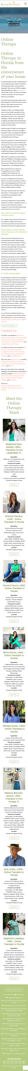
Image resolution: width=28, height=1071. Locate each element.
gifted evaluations (16, 354)
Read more (14, 485)
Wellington (15, 373)
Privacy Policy (18, 1066)
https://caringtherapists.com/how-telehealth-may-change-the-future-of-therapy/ (12, 388)
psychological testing (13, 339)
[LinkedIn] (19, 1062)
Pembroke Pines (6, 361)
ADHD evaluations (19, 351)
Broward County (16, 359)
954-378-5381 (9, 994)
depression (20, 335)
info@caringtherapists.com (15, 997)
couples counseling (16, 337)
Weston (11, 366)
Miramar (13, 361)
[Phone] (8, 1062)
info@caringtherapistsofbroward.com (12, 319)
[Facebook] (12, 1062)
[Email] (4, 1062)
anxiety (3, 337)
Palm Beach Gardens (11, 376)
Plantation (16, 364)
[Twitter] (23, 1062)
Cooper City (4, 364)
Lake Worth (13, 380)
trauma (8, 337)
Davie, (10, 364)
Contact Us (9, 331)
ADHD (11, 351)
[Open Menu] (25, 4)
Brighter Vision (11, 1066)
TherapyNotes (21, 90)
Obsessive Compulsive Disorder (14, 342)
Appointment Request (9, 325)
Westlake (4, 380)
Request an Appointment (14, 989)
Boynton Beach (18, 378)
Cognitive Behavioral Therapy (9, 344)
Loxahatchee (9, 378)
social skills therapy (15, 356)
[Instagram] (16, 1062)
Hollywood (20, 361)
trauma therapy (5, 354)
